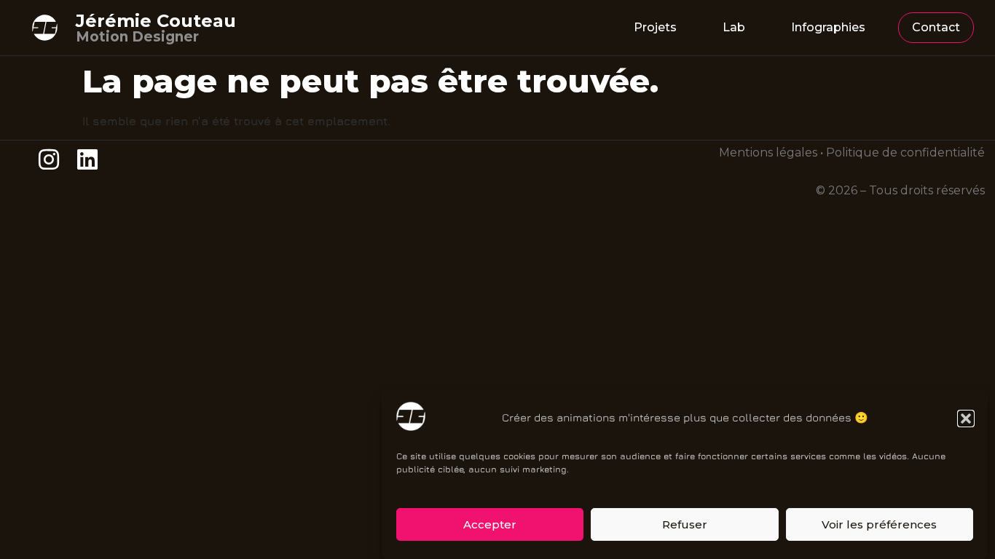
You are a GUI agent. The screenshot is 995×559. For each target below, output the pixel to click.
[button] (966, 418)
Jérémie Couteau (156, 20)
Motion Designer (137, 36)
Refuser (684, 524)
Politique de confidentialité (905, 152)
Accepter (489, 524)
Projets (655, 27)
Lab (734, 27)
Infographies (828, 27)
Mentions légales (768, 152)
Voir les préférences (879, 524)
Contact (936, 27)
